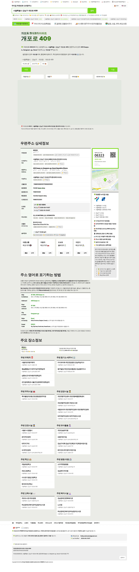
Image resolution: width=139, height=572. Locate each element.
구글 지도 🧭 (26, 76)
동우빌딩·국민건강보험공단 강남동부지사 (72, 369)
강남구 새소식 (100, 215)
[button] (55, 263)
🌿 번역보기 (16, 15)
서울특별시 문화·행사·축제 (103, 209)
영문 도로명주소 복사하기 (39, 172)
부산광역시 (45, 2)
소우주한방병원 (63, 464)
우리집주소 (19, 523)
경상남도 (75, 2)
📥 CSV (116, 5)
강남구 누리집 (100, 213)
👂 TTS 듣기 (61, 164)
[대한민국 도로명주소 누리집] (25, 529)
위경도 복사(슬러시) (70, 218)
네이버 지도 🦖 (100, 76)
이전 (26, 70)
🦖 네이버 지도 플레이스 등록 (106, 269)
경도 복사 (41, 218)
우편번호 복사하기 (38, 155)
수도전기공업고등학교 (29, 477)
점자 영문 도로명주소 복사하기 (53, 172)
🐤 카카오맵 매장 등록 (104, 273)
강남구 (34, 60)
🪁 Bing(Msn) (62, 235)
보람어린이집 (62, 437)
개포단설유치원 (63, 430)
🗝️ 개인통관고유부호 (93, 15)
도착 (32, 253)
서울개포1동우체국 (28, 362)
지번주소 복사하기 (38, 179)
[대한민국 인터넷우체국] (16, 529)
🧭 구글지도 (40, 15)
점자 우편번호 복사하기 (48, 155)
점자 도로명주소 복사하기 (51, 164)
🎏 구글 (56, 235)
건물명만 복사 (52, 227)
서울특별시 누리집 (101, 205)
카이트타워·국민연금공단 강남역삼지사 (71, 362)
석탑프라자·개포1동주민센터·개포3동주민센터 (73, 409)
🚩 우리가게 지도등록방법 (41, 24)
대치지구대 (25, 443)
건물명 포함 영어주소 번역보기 (40, 227)
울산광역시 (107, 2)
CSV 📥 (44, 63)
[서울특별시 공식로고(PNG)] (97, 201)
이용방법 (33, 523)
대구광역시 (55, 2)
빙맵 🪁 (50, 76)
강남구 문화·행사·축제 (102, 217)
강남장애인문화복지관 (65, 498)
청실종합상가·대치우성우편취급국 (33, 369)
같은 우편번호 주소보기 (73, 155)
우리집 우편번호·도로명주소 (21, 6)
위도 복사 (36, 218)
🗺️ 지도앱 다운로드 (21, 24)
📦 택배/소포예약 (55, 15)
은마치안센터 (26, 437)
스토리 (26, 523)
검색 (92, 11)
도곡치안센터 (26, 450)
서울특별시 (17, 2)
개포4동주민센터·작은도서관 (67, 403)
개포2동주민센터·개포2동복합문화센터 (71, 396)
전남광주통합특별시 (120, 2)
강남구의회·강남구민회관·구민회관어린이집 (72, 443)
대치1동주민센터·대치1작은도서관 (69, 416)
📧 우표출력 (103, 15)
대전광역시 (66, 2)
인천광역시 (35, 2)
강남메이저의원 (63, 471)
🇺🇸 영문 (124, 5)
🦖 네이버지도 (24, 15)
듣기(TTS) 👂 (35, 63)
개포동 (41, 60)
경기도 (26, 2)
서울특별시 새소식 (101, 207)
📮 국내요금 (64, 15)
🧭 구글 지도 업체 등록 (104, 271)
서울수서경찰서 (27, 430)
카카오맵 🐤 (75, 76)
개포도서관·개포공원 (29, 498)
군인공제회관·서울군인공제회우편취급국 (35, 382)
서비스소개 (48, 523)
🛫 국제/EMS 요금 (73, 15)
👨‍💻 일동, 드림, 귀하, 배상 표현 (116, 24)
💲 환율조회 (82, 15)
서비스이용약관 (58, 523)
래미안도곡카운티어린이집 (67, 450)
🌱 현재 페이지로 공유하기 (20, 544)
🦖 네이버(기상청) (38, 235)
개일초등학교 (26, 464)
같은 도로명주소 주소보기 (61, 155)
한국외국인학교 (27, 484)
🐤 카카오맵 (32, 15)
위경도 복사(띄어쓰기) (59, 218)
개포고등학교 (26, 471)
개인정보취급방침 (70, 523)
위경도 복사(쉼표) (49, 218)
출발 (26, 253)
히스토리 (40, 523)
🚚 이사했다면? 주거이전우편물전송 (89, 24)
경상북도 (84, 2)
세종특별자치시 (95, 2)
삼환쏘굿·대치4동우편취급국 (31, 375)
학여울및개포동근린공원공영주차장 (34, 396)
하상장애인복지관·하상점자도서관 (33, 505)
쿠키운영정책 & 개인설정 (85, 523)
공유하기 (123, 557)
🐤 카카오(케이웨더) (48, 235)
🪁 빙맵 (47, 15)
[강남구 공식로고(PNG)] (103, 201)
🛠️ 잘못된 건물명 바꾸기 (63, 24)
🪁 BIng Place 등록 (103, 275)
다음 (112, 70)
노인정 (60, 505)
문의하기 (96, 523)
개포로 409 (49, 60)
